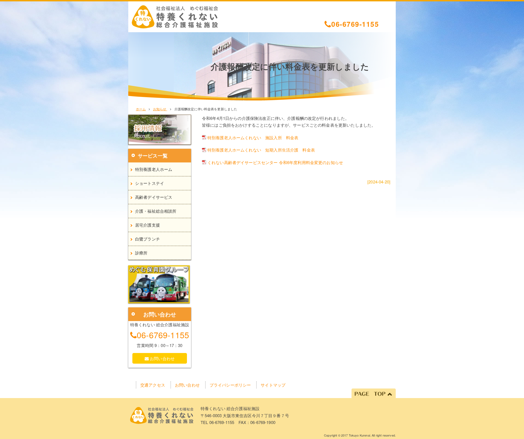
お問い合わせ (162, 358)
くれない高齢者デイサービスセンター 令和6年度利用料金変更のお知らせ (275, 162)
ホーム (141, 108)
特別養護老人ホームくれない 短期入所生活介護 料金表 (261, 150)
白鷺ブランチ (147, 239)
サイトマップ (273, 385)
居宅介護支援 (147, 225)
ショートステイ (149, 183)
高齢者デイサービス (153, 197)
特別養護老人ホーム (153, 169)
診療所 (141, 253)
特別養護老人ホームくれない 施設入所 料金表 (252, 137)
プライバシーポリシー (230, 385)
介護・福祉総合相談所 (156, 211)
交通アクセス (152, 385)
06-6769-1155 (355, 23)
